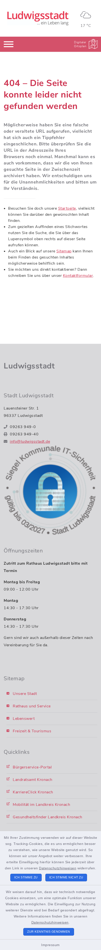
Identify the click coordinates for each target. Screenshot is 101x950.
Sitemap (64, 251)
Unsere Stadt (25, 693)
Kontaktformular (78, 275)
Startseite (67, 208)
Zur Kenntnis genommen (48, 931)
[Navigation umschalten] (8, 44)
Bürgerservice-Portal (32, 767)
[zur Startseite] (37, 18)
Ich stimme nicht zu (66, 877)
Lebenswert (24, 718)
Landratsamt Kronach (32, 779)
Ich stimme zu (26, 877)
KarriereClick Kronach (33, 792)
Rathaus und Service (32, 706)
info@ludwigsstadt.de (30, 441)
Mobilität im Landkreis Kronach (41, 804)
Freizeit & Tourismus (32, 731)
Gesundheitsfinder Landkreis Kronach (47, 817)
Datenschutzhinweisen (57, 868)
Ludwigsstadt (29, 366)
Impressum (50, 945)
